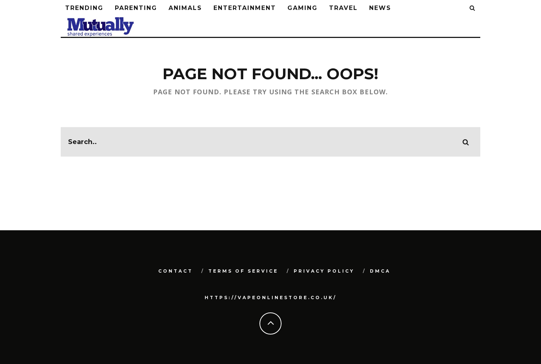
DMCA (380, 271)
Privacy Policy (324, 271)
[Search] (472, 8)
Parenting (136, 7)
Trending (84, 7)
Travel (343, 7)
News (380, 7)
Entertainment (244, 7)
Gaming (302, 7)
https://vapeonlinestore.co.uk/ (271, 297)
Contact (175, 271)
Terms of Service (243, 271)
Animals (185, 7)
